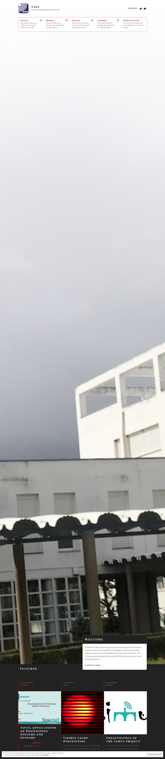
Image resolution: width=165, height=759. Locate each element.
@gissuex (36, 742)
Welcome (94, 639)
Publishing (106, 23)
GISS (36, 6)
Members (55, 23)
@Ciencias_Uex (31, 745)
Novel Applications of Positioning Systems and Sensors (38, 732)
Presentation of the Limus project (123, 739)
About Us (28, 23)
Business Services (133, 23)
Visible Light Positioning (75, 739)
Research (80, 23)
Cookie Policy (45, 755)
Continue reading (97, 665)
